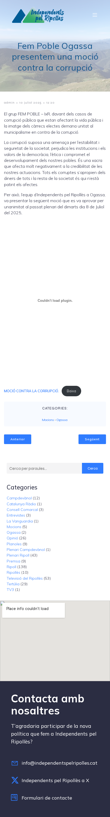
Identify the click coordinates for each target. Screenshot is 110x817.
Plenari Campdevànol (26, 549)
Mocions (48, 420)
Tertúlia (13, 584)
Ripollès (13, 572)
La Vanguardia (20, 521)
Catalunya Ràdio (21, 504)
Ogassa (62, 420)
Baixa (71, 391)
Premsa (13, 561)
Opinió (12, 538)
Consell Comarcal (22, 509)
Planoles (14, 544)
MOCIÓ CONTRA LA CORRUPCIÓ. (31, 391)
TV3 (10, 589)
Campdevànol (19, 498)
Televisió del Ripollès (25, 578)
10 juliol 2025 (30, 102)
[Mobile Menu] (94, 14)
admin (9, 102)
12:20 (50, 102)
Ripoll (11, 566)
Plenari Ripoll (18, 555)
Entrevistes (16, 515)
